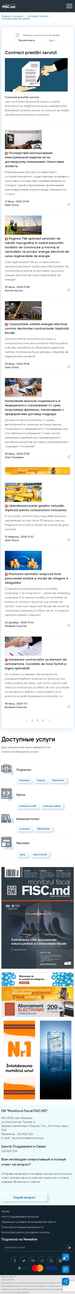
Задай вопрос (24, 1197)
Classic (41, 780)
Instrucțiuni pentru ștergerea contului (25, 1232)
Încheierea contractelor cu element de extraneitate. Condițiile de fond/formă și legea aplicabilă (36, 664)
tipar (22, 854)
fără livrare (43, 828)
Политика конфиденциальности (22, 1227)
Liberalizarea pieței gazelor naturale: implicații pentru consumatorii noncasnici (36, 508)
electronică (40, 854)
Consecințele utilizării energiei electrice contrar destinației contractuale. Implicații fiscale (37, 328)
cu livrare (24, 828)
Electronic (58, 780)
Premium (24, 780)
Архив (5, 1211)
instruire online (52, 806)
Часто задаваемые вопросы (20, 1216)
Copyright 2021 (7, 1280)
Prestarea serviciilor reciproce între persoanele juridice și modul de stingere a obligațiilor (36, 578)
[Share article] (68, 205)
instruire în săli (27, 806)
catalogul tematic (37, 16)
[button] (63, 1257)
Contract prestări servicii (15, 18)
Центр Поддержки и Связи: (23, 1146)
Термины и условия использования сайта (28, 1221)
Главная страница (12, 16)
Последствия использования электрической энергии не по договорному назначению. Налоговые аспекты (34, 159)
